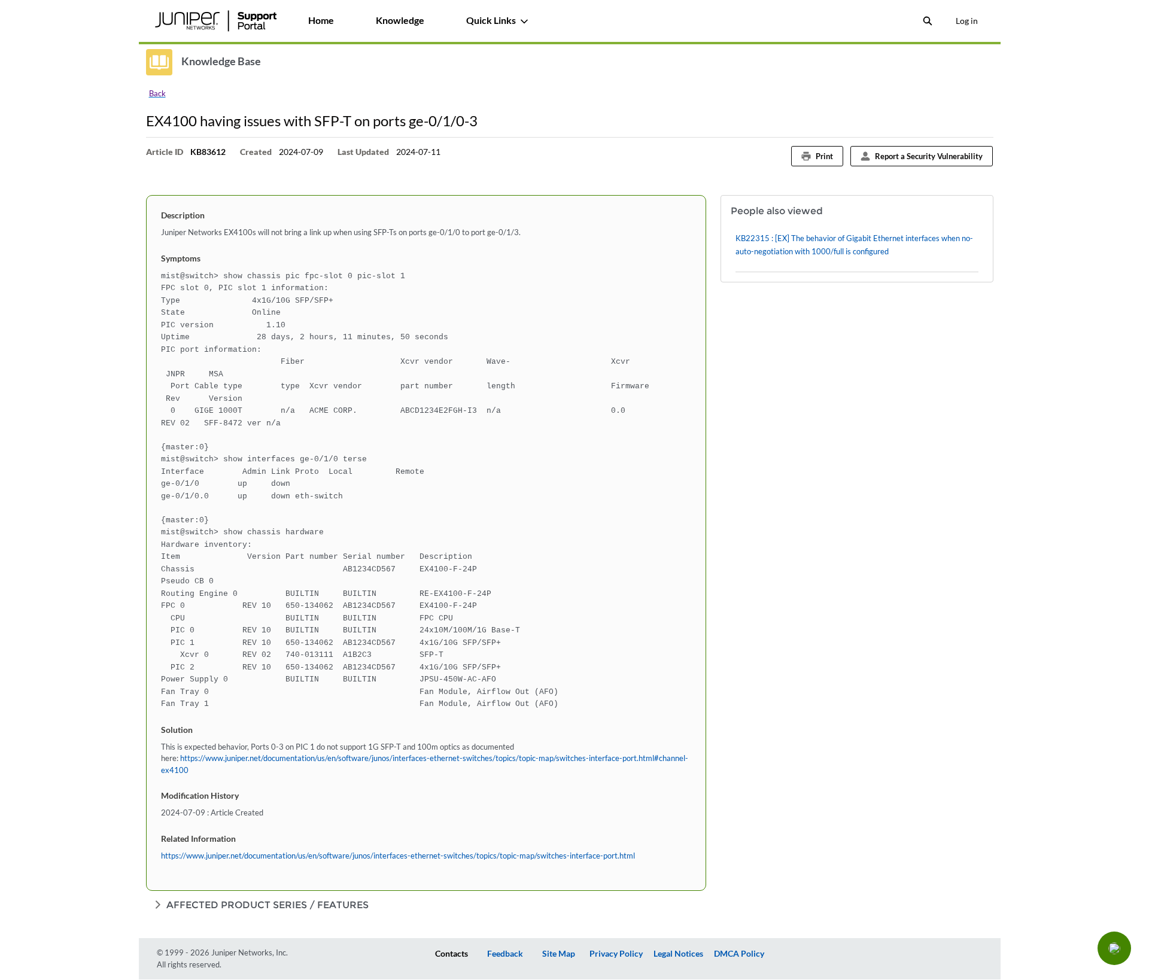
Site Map (558, 953)
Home (321, 20)
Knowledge (400, 20)
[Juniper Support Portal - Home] (216, 21)
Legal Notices (678, 953)
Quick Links (491, 20)
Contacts (451, 953)
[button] (1114, 948)
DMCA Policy (739, 953)
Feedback (505, 953)
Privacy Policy (616, 953)
